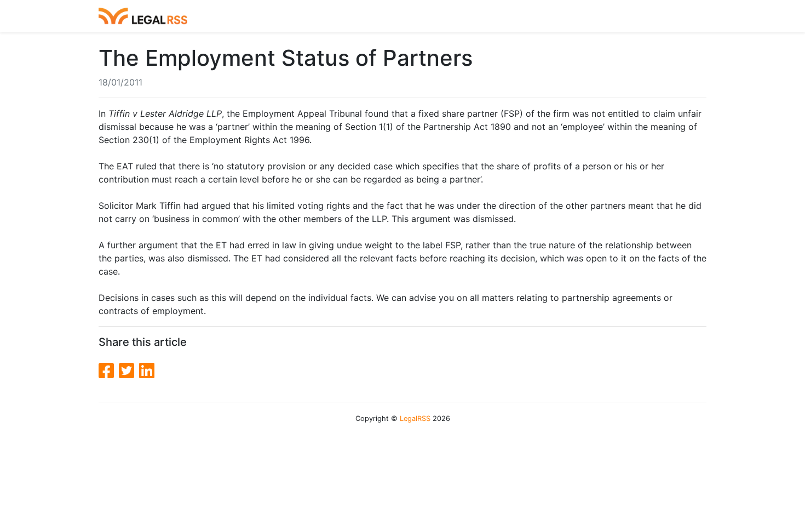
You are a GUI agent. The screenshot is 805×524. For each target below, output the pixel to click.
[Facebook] (109, 370)
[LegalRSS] (143, 16)
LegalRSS (415, 418)
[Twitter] (129, 370)
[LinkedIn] (146, 370)
